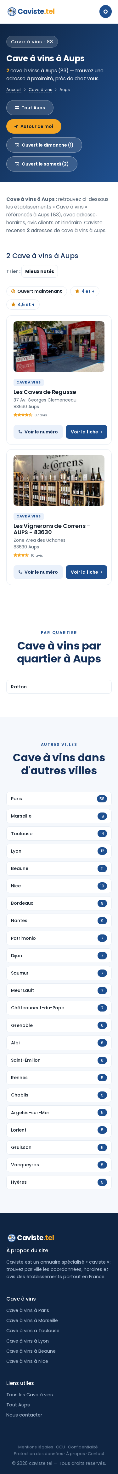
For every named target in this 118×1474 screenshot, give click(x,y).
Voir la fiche (84, 432)
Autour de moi (36, 126)
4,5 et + (26, 304)
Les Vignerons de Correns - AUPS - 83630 (52, 529)
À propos (75, 1454)
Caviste (36, 11)
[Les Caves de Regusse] (59, 346)
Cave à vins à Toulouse (32, 1330)
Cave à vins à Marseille (32, 1320)
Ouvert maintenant (39, 291)
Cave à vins (40, 90)
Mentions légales (35, 1447)
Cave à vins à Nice (27, 1361)
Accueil (13, 90)
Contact (96, 1454)
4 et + (87, 291)
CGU (60, 1447)
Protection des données (38, 1454)
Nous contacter (24, 1415)
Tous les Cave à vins (29, 1395)
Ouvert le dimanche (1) (48, 145)
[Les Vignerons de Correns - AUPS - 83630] (59, 480)
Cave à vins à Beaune (31, 1351)
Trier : (13, 271)
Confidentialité (83, 1447)
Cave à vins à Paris (27, 1310)
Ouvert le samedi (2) (45, 164)
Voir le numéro (41, 432)
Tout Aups (33, 108)
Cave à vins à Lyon (27, 1341)
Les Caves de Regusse (45, 392)
